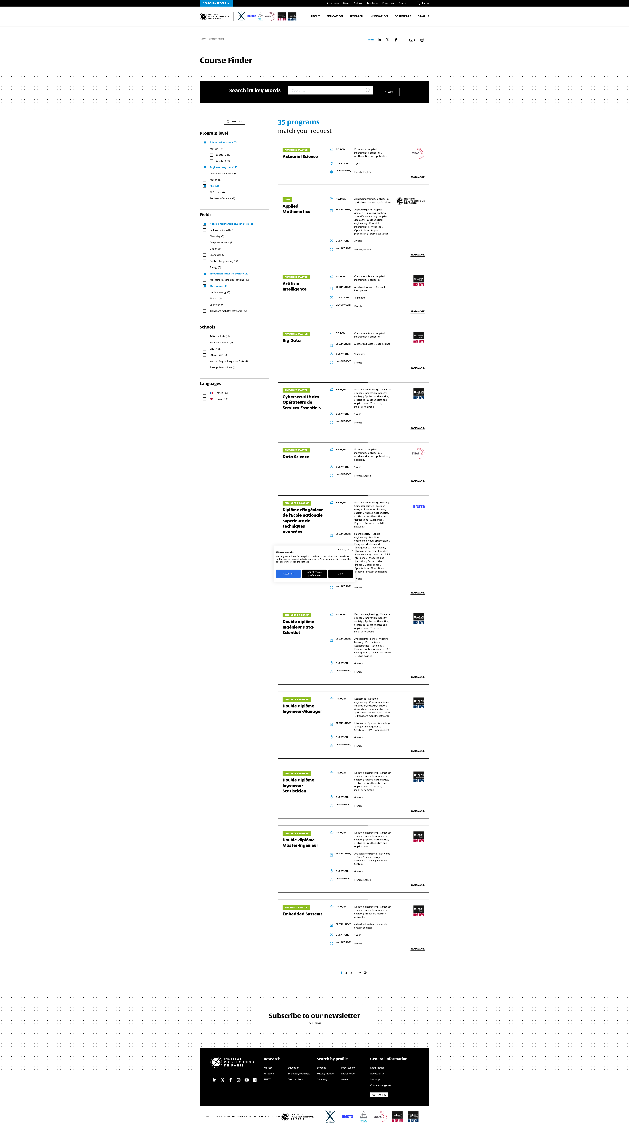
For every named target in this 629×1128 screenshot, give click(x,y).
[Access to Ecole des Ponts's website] (363, 1116)
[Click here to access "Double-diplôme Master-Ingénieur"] (419, 837)
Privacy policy (345, 549)
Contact (403, 3)
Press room (388, 3)
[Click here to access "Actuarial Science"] (418, 153)
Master (268, 1067)
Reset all (237, 121)
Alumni (344, 1079)
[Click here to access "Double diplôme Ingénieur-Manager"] (419, 703)
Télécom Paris (295, 1079)
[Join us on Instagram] (238, 1080)
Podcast (358, 3)
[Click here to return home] (214, 16)
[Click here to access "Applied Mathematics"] (410, 201)
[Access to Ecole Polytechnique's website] (330, 1116)
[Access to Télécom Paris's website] (397, 1116)
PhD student (348, 1067)
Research (356, 16)
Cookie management (381, 1085)
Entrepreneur (348, 1073)
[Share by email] (412, 40)
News (346, 3)
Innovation (379, 16)
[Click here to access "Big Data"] (419, 337)
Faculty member (325, 1073)
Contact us (379, 1094)
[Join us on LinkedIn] (214, 1080)
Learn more (314, 1023)
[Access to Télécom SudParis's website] (413, 1116)
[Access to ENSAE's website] (380, 1116)
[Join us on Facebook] (230, 1080)
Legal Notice (377, 1067)
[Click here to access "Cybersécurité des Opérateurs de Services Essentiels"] (419, 393)
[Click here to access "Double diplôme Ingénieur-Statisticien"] (419, 777)
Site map (375, 1079)
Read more (417, 177)
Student (321, 1067)
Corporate (402, 16)
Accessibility (377, 1073)
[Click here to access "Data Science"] (418, 453)
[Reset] (368, 90)
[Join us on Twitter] (222, 1080)
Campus (423, 16)
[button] (216, 3)
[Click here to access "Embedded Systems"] (419, 911)
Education (335, 16)
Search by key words (255, 90)
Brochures (372, 3)
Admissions (333, 3)
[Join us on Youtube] (246, 1080)
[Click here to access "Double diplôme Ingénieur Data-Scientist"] (419, 618)
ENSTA (267, 1079)
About (315, 16)
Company (322, 1079)
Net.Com (268, 1116)
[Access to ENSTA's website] (347, 1116)
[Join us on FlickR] (255, 1080)
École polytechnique (299, 1073)
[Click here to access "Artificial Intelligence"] (419, 280)
